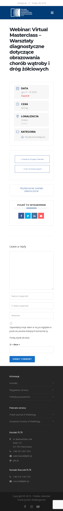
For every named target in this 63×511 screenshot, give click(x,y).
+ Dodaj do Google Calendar (32, 159)
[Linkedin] (34, 216)
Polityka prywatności (20, 396)
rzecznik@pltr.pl (21, 481)
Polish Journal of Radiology (23, 414)
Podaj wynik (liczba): (20, 337)
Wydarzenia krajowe (35, 137)
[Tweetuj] (28, 216)
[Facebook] (25, 507)
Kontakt (13, 383)
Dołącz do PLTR (39, 3)
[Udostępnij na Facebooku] (21, 216)
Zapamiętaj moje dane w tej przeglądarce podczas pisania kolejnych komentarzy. (31, 329)
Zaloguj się (22, 3)
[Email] (41, 216)
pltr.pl (16, 460)
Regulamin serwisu (19, 390)
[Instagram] (31, 507)
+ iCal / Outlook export (32, 169)
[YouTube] (38, 507)
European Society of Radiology (25, 421)
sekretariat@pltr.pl (22, 455)
